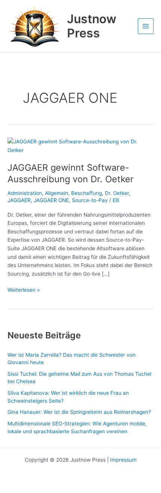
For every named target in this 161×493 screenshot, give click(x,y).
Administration (24, 193)
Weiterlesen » (23, 289)
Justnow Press (91, 26)
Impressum (123, 460)
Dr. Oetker (117, 193)
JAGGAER (19, 200)
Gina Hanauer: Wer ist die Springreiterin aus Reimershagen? (79, 412)
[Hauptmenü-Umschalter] (146, 26)
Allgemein (56, 193)
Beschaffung (86, 193)
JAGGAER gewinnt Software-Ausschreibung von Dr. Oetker (70, 173)
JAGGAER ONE (51, 200)
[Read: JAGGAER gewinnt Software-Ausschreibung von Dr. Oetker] (80, 146)
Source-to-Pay (90, 200)
